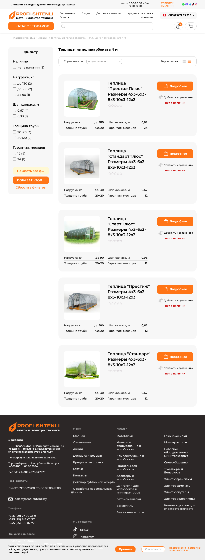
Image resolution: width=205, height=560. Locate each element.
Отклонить (153, 549)
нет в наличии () (30, 67)
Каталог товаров (32, 26)
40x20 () (24, 138)
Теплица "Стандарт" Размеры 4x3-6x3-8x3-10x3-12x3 (129, 359)
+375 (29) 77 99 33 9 (22, 516)
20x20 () (24, 132)
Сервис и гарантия (167, 4)
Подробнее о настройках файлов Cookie (185, 549)
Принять (125, 549)
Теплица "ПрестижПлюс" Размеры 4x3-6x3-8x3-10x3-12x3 (127, 91)
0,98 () (22, 116)
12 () (21, 153)
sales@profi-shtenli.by (30, 499)
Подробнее (178, 86)
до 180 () (24, 89)
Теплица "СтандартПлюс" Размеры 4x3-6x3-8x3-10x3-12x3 (127, 159)
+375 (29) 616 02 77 (21, 519)
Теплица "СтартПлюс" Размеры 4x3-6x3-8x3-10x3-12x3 (127, 226)
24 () (21, 159)
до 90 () (23, 95)
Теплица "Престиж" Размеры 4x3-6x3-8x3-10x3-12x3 (129, 292)
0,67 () (22, 110)
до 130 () (24, 83)
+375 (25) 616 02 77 (21, 523)
